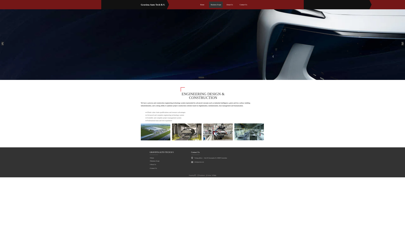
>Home (152, 158)
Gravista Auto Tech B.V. (153, 4)
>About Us (152, 164)
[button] (201, 77)
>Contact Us (153, 168)
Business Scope (216, 5)
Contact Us (243, 5)
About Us (229, 5)
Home (202, 5)
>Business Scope (154, 161)
